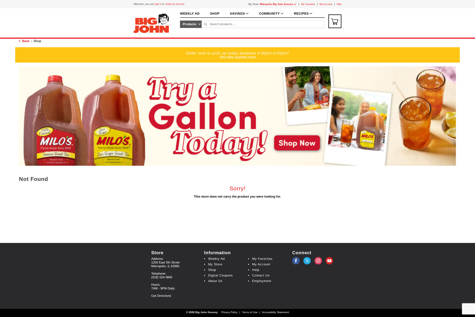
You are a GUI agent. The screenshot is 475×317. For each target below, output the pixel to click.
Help (339, 4)
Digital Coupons (220, 275)
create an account (174, 4)
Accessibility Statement (275, 312)
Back (25, 41)
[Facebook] (296, 260)
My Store (215, 264)
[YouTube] (318, 260)
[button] (279, 4)
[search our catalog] (206, 24)
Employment (261, 281)
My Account (326, 4)
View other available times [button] (237, 57)
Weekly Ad (216, 259)
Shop (37, 41)
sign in (157, 4)
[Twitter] (307, 260)
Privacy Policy (229, 312)
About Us (215, 281)
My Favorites (308, 4)
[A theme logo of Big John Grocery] (151, 23)
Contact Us (261, 275)
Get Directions (161, 296)
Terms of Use (250, 312)
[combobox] (191, 24)
